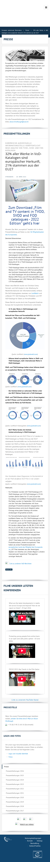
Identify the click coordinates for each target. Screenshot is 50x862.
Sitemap (39, 841)
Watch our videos (27, 824)
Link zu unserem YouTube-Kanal (25, 700)
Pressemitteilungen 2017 (15, 811)
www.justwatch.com (30, 354)
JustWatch (35, 293)
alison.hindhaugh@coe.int (19, 122)
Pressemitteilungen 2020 (15, 797)
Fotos (11, 757)
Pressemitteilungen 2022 (15, 789)
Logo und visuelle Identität (18, 754)
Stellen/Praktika (34, 846)
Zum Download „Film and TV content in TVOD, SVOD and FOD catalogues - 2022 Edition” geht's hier (25, 215)
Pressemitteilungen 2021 (15, 793)
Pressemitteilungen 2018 (15, 806)
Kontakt (30, 841)
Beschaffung (34, 843)
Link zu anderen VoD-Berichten (21, 563)
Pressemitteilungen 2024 (15, 780)
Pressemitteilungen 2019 (15, 802)
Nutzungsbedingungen (33, 838)
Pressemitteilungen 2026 (15, 771)
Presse (6, 767)
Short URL (9, 569)
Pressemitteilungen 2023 (15, 784)
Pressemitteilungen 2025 (15, 775)
